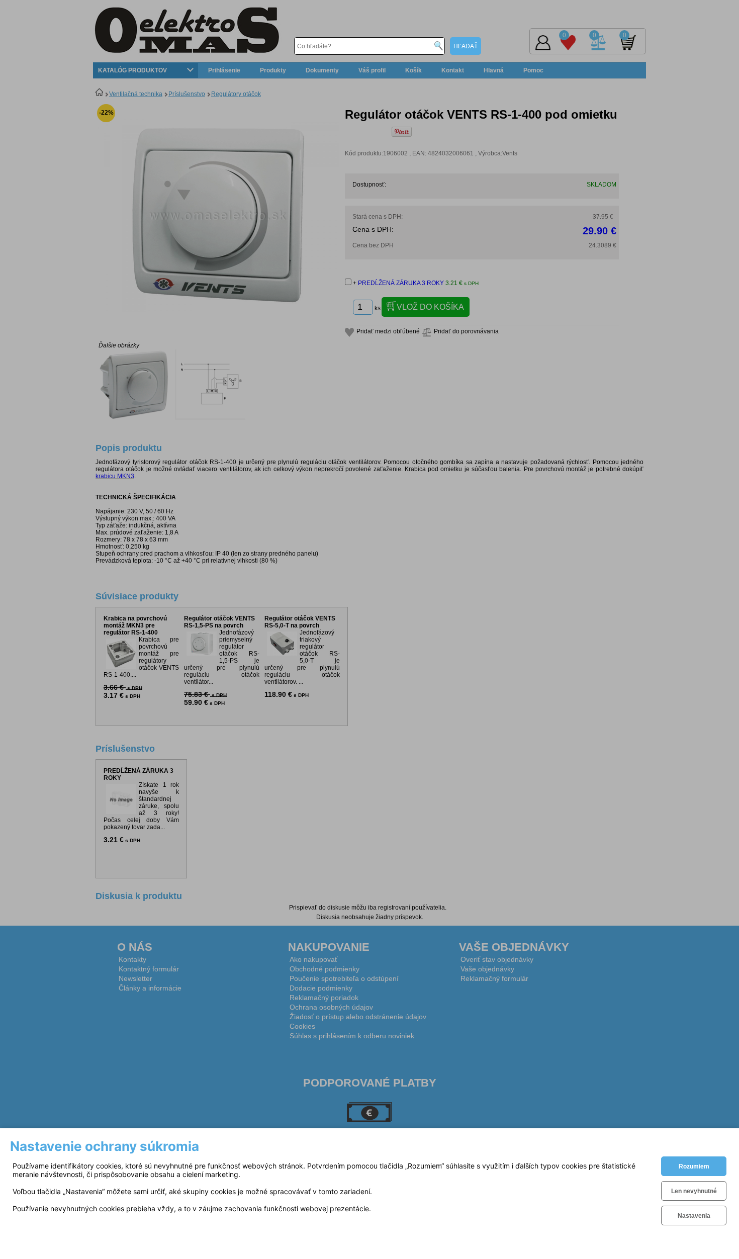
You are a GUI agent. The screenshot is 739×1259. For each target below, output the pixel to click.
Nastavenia (694, 1215)
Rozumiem (694, 1166)
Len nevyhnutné (694, 1191)
